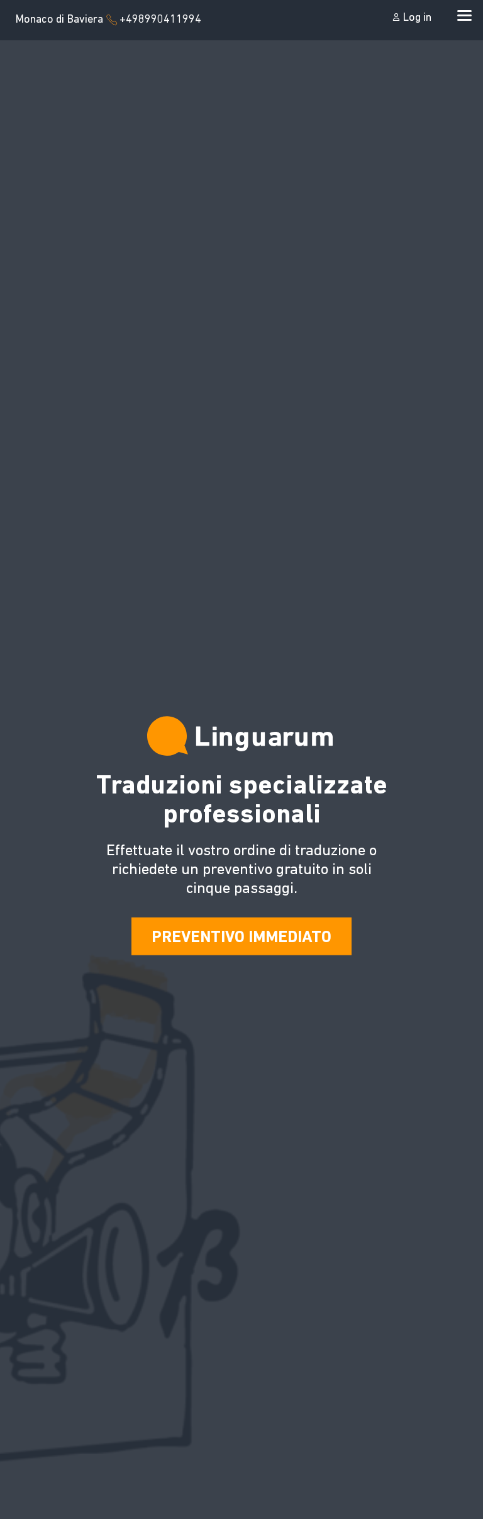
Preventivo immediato (241, 938)
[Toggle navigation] (462, 14)
